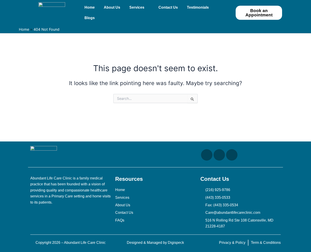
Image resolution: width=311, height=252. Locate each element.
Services (136, 7)
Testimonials (198, 7)
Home (89, 7)
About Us (112, 7)
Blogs (89, 18)
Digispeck (176, 242)
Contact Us (168, 7)
